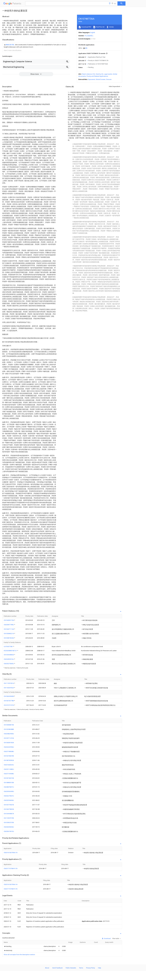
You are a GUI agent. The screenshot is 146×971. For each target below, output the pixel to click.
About (47, 968)
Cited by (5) (99, 74)
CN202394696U (9, 800)
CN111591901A (9, 683)
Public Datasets (71, 968)
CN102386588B (9, 729)
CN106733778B (9, 701)
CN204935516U (9, 659)
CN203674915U (9, 831)
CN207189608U (9, 751)
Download (107, 938)
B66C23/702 (10, 45)
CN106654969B (9, 696)
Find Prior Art (100, 27)
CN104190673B (9, 756)
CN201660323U (9, 765)
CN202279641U (9, 796)
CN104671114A (9, 629)
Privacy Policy (90, 968)
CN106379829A (9, 809)
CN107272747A (9, 705)
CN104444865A (9, 655)
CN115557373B (9, 818)
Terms (81, 968)
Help (99, 968)
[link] (36, 46)
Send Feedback (57, 968)
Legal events (108, 74)
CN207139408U (9, 774)
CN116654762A (9, 688)
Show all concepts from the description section (19, 954)
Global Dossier (100, 79)
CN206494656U (9, 827)
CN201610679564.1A (10, 852)
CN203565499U (9, 791)
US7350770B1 (8, 646)
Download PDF (86, 27)
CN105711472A (9, 738)
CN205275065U (9, 663)
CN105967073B (9, 822)
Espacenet (91, 79)
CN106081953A (9, 742)
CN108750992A (9, 760)
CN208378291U (9, 787)
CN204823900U (9, 734)
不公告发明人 (89, 36)
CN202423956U (9, 747)
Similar (111, 27)
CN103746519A (9, 778)
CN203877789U (9, 625)
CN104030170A (9, 620)
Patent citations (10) (88, 74)
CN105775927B (9, 805)
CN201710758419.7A (10, 868)
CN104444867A (9, 813)
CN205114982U (9, 769)
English (92, 32)
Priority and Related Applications (97, 76)
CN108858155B (9, 782)
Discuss (108, 79)
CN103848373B (9, 725)
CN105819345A (9, 638)
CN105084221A (9, 633)
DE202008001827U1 (10, 650)
